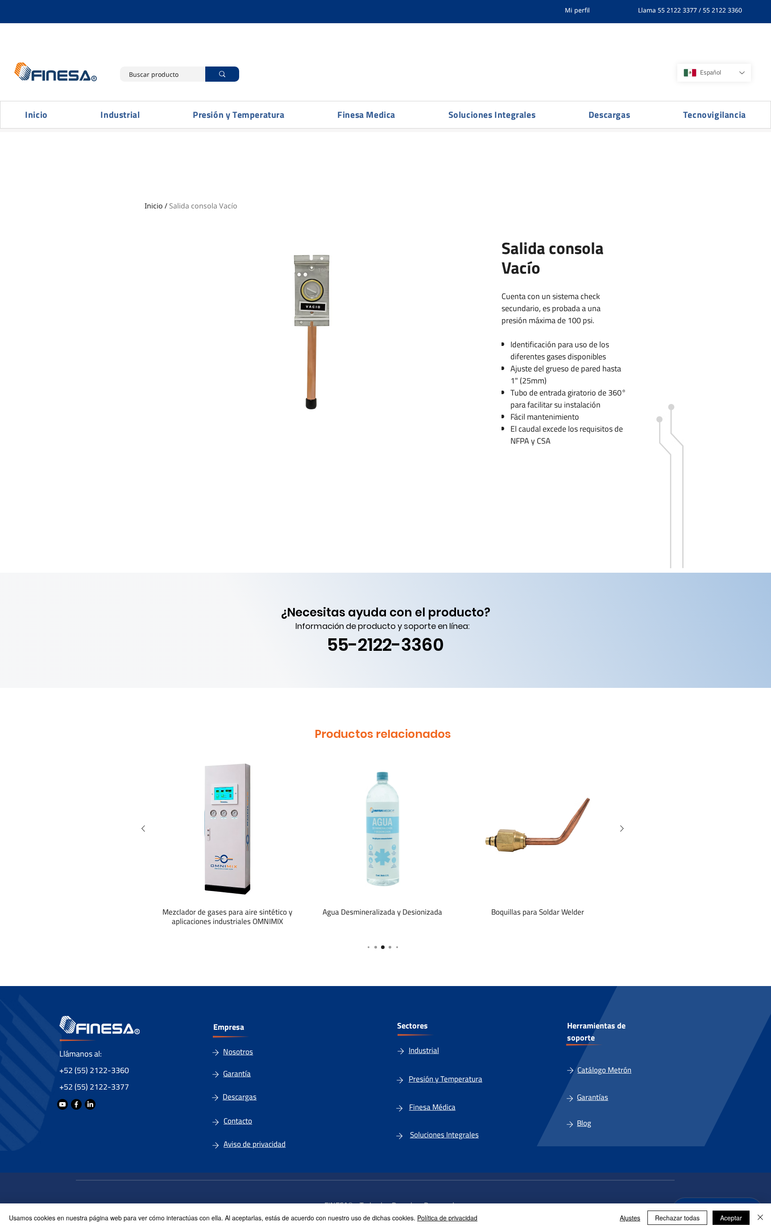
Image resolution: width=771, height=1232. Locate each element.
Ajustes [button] (630, 1217)
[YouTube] (62, 1104)
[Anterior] (143, 828)
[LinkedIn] (90, 1104)
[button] (120, 114)
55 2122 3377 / (680, 10)
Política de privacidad (447, 1217)
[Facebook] (76, 1104)
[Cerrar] (760, 1218)
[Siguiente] (622, 828)
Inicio (154, 206)
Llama (648, 10)
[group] (382, 842)
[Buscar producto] (222, 74)
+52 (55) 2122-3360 (94, 1070)
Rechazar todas (677, 1217)
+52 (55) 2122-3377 (94, 1086)
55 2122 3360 (723, 10)
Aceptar (731, 1217)
